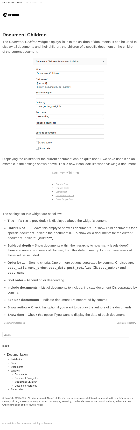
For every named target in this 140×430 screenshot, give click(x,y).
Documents (17, 366)
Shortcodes (17, 389)
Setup (14, 363)
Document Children (26, 381)
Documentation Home (12, 2)
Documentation (17, 354)
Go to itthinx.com (34, 2)
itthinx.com (20, 398)
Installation (17, 359)
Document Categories (14, 322)
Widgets (15, 370)
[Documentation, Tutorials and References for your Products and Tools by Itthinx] (11, 15)
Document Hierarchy (127, 322)
